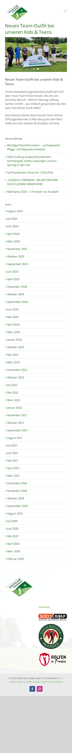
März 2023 (13, 362)
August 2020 (15, 513)
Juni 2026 (12, 226)
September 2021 (17, 430)
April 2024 (13, 324)
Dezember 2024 (17, 287)
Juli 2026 (12, 219)
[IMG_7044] (36, 54)
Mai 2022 (12, 392)
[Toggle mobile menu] (65, 11)
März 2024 (13, 332)
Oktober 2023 (15, 347)
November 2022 (17, 370)
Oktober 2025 (15, 256)
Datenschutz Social (36, 681)
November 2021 (17, 415)
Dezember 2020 (17, 483)
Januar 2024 (14, 339)
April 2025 (13, 279)
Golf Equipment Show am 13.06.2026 (30, 172)
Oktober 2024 (15, 294)
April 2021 (13, 468)
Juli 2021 (12, 445)
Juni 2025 (12, 271)
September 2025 (17, 264)
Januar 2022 (14, 408)
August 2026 (15, 211)
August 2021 (15, 438)
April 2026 (13, 234)
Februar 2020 (15, 559)
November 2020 (17, 491)
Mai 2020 (12, 536)
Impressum (56, 681)
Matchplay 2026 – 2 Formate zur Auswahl (32, 191)
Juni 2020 (12, 528)
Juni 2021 (12, 453)
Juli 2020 (12, 521)
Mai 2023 (12, 355)
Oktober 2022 (15, 377)
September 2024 (17, 302)
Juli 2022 (12, 385)
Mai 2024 (12, 317)
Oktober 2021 (15, 423)
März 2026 (13, 241)
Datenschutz (16, 681)
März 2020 (13, 551)
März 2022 (13, 400)
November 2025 (17, 249)
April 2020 (13, 544)
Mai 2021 (12, 460)
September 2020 (17, 506)
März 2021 (13, 476)
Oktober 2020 (15, 498)
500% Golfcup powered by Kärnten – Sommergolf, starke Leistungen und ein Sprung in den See (32, 161)
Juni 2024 (12, 309)
